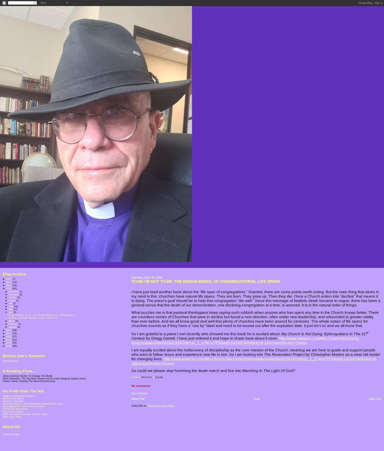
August (12, 300)
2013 (9, 333)
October (13, 297)
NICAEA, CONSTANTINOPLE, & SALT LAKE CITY (32, 318)
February (13, 324)
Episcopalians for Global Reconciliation (24, 406)
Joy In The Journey (13, 411)
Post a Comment (139, 393)
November (14, 294)
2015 (9, 288)
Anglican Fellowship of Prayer (19, 396)
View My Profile (11, 434)
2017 (9, 282)
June (11, 306)
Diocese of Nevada (13, 401)
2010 (9, 342)
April (11, 312)
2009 (9, 346)
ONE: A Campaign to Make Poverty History (25, 414)
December (14, 291)
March (12, 321)
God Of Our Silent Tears (15, 409)
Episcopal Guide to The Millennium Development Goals (33, 403)
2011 (9, 339)
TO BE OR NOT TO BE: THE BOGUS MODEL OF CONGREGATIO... (42, 315)
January (13, 327)
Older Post (375, 398)
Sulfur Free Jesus (12, 416)
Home (256, 398)
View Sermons (10, 361)
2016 (9, 285)
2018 (9, 279)
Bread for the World (13, 398)
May (11, 309)
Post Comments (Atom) (161, 405)
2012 (9, 336)
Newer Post (138, 398)
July (11, 303)
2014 (9, 330)
